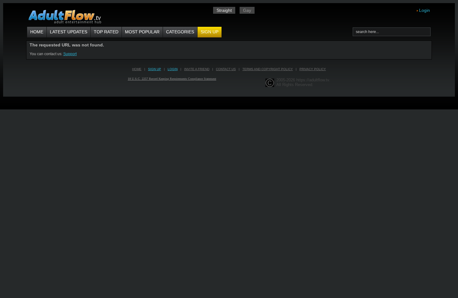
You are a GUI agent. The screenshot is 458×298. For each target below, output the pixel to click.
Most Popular (142, 31)
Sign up (209, 31)
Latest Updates (68, 31)
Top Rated (106, 31)
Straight (224, 10)
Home (36, 31)
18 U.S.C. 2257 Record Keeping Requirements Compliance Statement (172, 78)
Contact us (226, 69)
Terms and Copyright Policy (267, 69)
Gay (247, 10)
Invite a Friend (196, 69)
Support (70, 54)
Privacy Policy (312, 69)
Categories (180, 31)
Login (424, 10)
